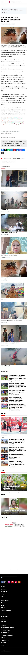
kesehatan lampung (18, 158)
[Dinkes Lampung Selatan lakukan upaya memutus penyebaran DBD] (14, 222)
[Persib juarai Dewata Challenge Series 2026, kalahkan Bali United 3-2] (4, 399)
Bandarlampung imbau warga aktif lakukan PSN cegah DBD (13, 277)
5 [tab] (18, 492)
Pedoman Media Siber (7, 635)
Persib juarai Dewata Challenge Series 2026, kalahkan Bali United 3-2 (16, 399)
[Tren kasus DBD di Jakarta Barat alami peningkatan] (14, 200)
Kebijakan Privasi (5, 630)
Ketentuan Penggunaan (7, 627)
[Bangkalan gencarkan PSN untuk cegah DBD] (14, 178)
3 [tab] (14, 492)
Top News (4, 413)
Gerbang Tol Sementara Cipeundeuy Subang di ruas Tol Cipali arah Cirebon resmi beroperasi (17, 464)
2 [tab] (12, 492)
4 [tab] (16, 492)
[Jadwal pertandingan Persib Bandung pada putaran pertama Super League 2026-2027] (4, 377)
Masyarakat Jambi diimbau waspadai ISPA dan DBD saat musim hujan (13, 254)
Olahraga (3, 619)
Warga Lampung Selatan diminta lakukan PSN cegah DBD (13, 364)
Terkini (3, 586)
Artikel (3, 607)
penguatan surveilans (8, 161)
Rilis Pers (3, 621)
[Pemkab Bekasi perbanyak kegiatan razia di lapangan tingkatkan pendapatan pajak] (4, 449)
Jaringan (3, 625)
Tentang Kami (5, 632)
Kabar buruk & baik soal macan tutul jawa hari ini (14, 511)
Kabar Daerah (4, 600)
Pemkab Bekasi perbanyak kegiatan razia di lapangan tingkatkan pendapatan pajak (17, 449)
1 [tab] (9, 492)
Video (3, 494)
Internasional (4, 616)
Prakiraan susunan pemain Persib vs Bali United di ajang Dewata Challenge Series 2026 (17, 385)
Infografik (4, 517)
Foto (2, 470)
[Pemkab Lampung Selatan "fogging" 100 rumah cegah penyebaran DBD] (14, 333)
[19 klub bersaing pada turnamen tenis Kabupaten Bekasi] (14, 425)
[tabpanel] (14, 482)
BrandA (3, 637)
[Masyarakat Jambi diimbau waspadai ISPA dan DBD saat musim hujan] (14, 245)
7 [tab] (17, 516)
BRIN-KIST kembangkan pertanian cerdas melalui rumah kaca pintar (14, 486)
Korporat (3, 642)
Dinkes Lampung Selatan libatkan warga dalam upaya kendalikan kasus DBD (13, 319)
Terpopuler (4, 371)
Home (5, 9)
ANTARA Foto (5, 640)
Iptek (2, 605)
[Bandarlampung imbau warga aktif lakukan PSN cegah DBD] (14, 268)
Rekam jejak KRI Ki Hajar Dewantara (12, 564)
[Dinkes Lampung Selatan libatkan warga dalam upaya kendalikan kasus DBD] (14, 310)
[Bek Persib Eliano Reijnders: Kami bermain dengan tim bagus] (4, 392)
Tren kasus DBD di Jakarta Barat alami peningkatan (12, 208)
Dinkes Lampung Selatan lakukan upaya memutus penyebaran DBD (12, 231)
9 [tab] (21, 516)
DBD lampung (7, 158)
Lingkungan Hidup (14, 9)
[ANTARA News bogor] (15, 1)
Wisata (3, 614)
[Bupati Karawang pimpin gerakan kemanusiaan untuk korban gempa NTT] (4, 456)
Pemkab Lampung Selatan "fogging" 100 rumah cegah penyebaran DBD (13, 342)
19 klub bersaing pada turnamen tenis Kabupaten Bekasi (12, 434)
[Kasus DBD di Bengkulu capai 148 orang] (12, 290)
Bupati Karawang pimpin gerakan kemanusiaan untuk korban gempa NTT (17, 456)
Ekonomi (3, 602)
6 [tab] (15, 516)
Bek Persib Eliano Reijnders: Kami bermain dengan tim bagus (17, 392)
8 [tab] (19, 516)
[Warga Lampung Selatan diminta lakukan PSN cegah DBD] (14, 356)
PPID (2, 645)
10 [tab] (23, 516)
